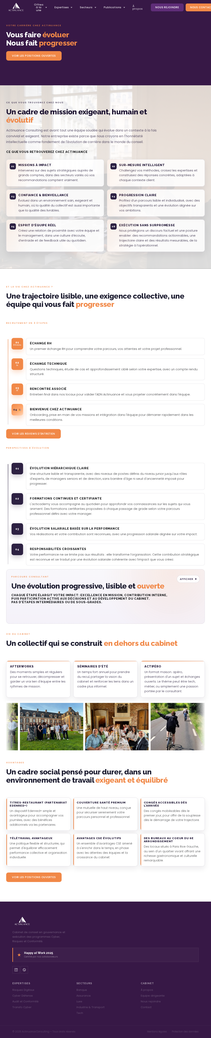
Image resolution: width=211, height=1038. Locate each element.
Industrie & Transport (90, 1007)
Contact (146, 1007)
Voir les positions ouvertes (34, 55)
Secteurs (86, 7)
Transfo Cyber (22, 1007)
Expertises (61, 7)
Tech (79, 1013)
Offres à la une (38, 7)
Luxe (79, 1001)
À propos (137, 7)
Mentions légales (157, 1031)
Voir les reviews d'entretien (33, 433)
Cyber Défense (22, 995)
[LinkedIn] (16, 969)
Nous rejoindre (167, 7)
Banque (81, 990)
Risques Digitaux (23, 990)
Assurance (83, 995)
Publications (112, 7)
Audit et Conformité (25, 1001)
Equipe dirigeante (153, 995)
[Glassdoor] (24, 969)
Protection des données (185, 1031)
